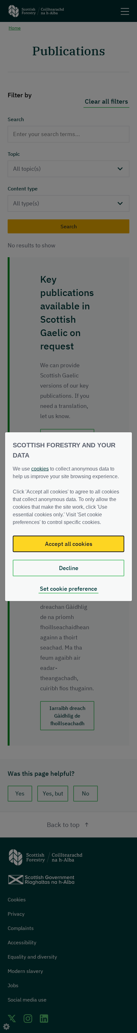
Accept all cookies (68, 543)
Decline (68, 567)
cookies (40, 468)
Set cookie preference (68, 588)
